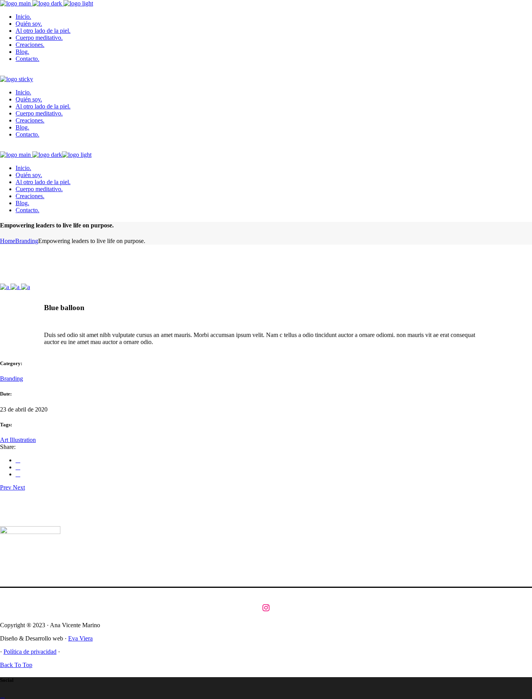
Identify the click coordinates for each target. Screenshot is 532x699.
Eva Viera (80, 638)
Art (5, 439)
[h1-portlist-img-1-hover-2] (25, 287)
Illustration (23, 439)
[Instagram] (266, 607)
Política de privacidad (30, 651)
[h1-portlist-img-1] (5, 287)
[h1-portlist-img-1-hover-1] (16, 287)
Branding (11, 378)
